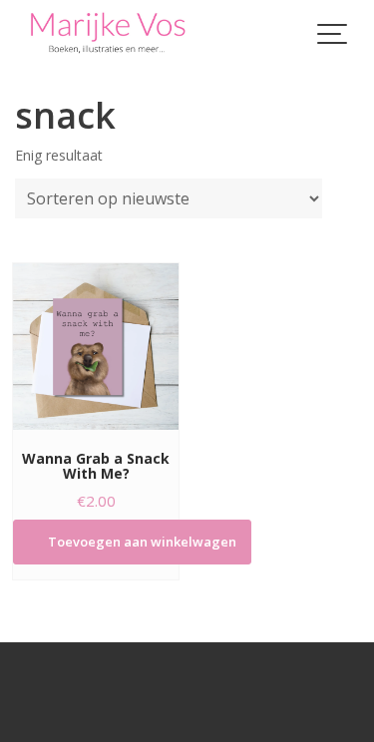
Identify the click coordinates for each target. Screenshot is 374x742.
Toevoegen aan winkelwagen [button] (142, 542)
